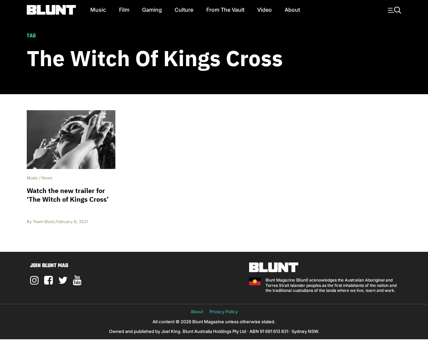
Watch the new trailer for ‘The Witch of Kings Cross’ (68, 195)
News (46, 177)
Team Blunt (43, 221)
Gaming (152, 9)
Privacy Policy (223, 311)
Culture (184, 9)
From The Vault (225, 9)
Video (264, 9)
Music (98, 9)
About (292, 9)
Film (124, 9)
